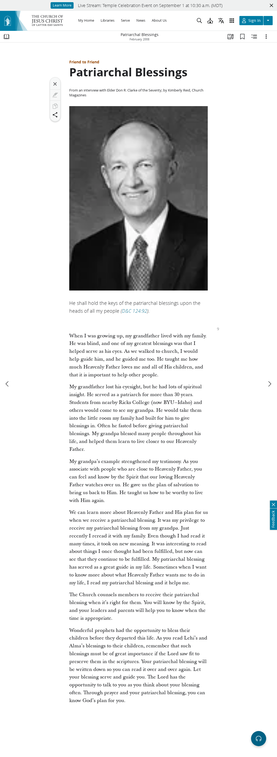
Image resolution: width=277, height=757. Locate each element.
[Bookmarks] (242, 37)
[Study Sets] (230, 37)
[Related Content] (254, 37)
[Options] (266, 37)
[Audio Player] (258, 738)
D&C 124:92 (134, 310)
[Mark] (55, 95)
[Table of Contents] (6, 36)
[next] (269, 383)
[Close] (55, 84)
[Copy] (55, 106)
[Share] (55, 114)
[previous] (7, 383)
